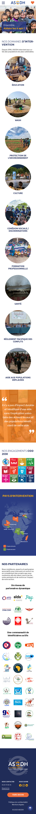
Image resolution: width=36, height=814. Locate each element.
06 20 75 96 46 (6, 785)
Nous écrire (5, 788)
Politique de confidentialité (18, 802)
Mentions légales (18, 804)
